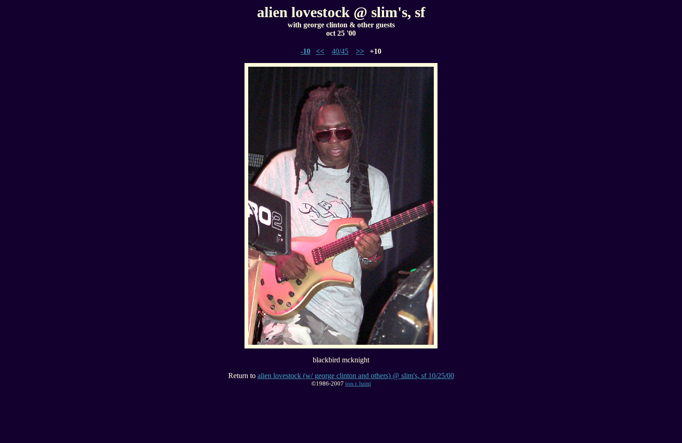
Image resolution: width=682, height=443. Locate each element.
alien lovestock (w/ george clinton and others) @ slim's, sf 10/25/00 (355, 376)
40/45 (340, 51)
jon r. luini (358, 383)
